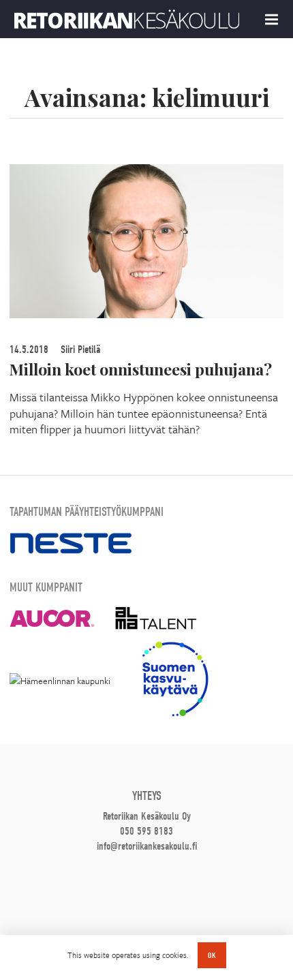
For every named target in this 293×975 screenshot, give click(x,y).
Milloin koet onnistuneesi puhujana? (141, 369)
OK (212, 955)
